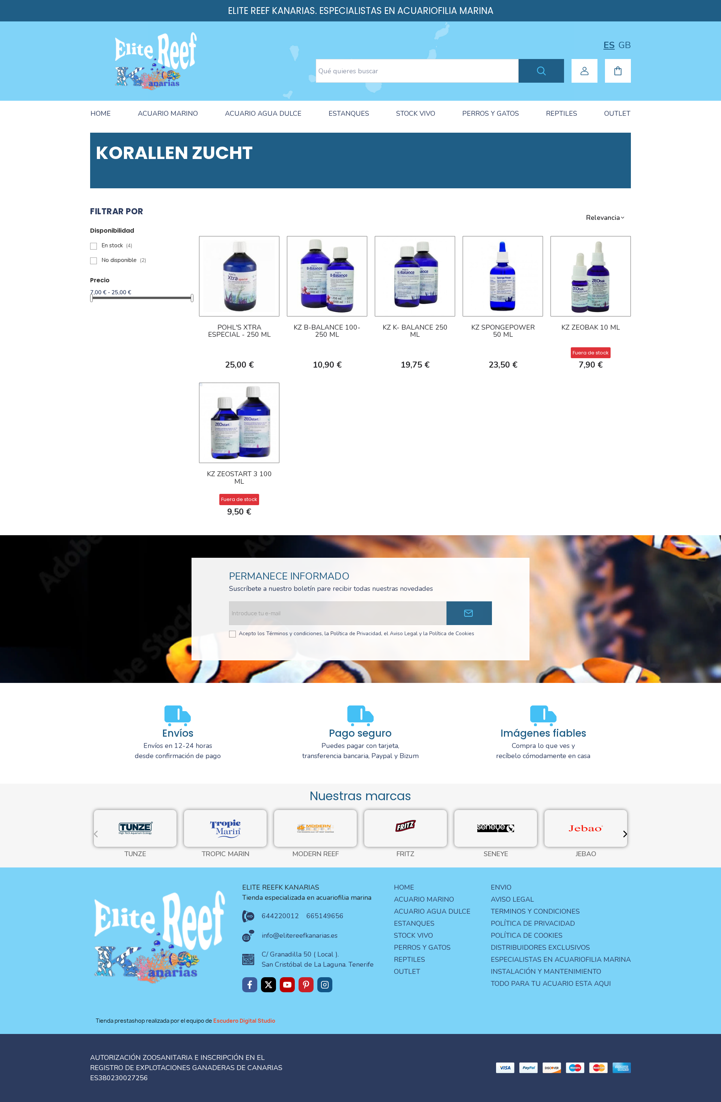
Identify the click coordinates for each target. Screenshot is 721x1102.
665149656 (325, 915)
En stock (116, 245)
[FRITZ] (405, 828)
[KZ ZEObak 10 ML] (590, 275)
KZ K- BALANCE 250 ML (415, 331)
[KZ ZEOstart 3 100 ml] (239, 422)
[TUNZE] (135, 828)
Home (404, 887)
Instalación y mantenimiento (546, 971)
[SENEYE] (495, 828)
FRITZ (406, 854)
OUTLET (617, 113)
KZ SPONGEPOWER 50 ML (503, 331)
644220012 (280, 915)
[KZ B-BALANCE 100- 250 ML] (327, 275)
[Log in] (585, 71)
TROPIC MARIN (225, 854)
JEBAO (586, 854)
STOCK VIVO (415, 113)
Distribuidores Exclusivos (540, 947)
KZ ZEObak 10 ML (590, 328)
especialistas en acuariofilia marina (561, 959)
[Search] (541, 71)
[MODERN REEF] (315, 828)
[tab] (101, 113)
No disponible (123, 260)
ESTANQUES (349, 113)
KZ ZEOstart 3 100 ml (239, 478)
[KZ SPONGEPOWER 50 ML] (503, 275)
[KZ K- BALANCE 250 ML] (415, 275)
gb (624, 45)
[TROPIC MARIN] (225, 828)
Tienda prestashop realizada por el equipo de (185, 1020)
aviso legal (512, 899)
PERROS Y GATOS (490, 113)
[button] (605, 218)
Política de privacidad (533, 923)
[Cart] (618, 71)
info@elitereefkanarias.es (300, 935)
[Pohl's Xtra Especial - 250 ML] (239, 275)
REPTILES (561, 113)
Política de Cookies (527, 935)
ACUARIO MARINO (168, 113)
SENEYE (496, 854)
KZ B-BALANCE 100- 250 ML (327, 331)
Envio (501, 887)
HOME (101, 113)
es (609, 45)
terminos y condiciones (535, 911)
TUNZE (135, 854)
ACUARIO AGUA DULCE (263, 113)
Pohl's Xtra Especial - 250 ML (239, 331)
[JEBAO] (585, 828)
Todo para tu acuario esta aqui (551, 983)
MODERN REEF (315, 854)
